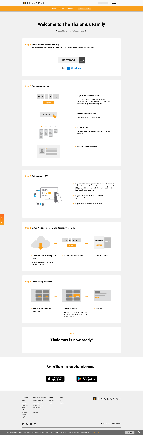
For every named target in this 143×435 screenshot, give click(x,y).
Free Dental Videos (38, 410)
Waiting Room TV (37, 403)
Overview (51, 400)
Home (23, 400)
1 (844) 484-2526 (116, 424)
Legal (23, 417)
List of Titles (25, 405)
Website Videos (37, 407)
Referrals (24, 410)
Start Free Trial (83, 8)
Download (68, 60)
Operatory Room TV (38, 405)
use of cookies (94, 432)
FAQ (61, 400)
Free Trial (35, 412)
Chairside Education (38, 400)
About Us (24, 403)
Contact (24, 414)
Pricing (103, 3)
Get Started (63, 403)
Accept (129, 432)
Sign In (50, 403)
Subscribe (24, 412)
